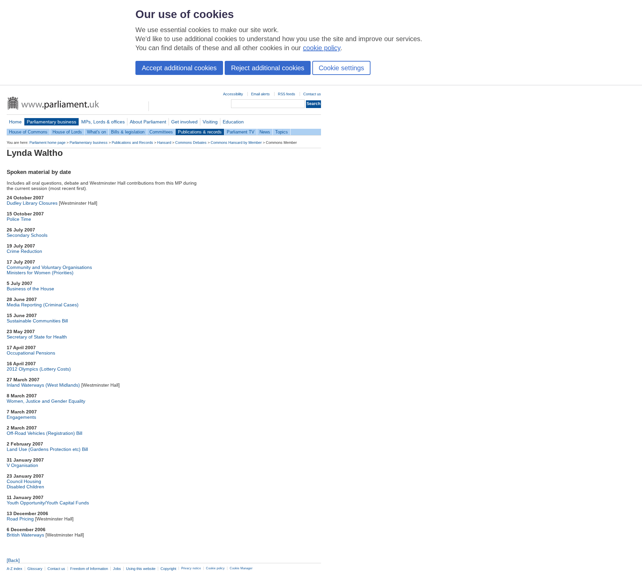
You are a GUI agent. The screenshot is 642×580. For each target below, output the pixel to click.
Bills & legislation (127, 131)
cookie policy (321, 48)
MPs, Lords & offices (103, 121)
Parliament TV (240, 131)
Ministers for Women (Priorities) (40, 272)
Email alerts (260, 94)
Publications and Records (132, 142)
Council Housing (24, 481)
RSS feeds (286, 94)
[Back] (13, 560)
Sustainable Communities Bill (37, 320)
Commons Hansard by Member (236, 142)
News (264, 131)
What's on (96, 131)
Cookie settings (341, 68)
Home (15, 121)
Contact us (312, 94)
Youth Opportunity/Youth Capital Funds (48, 502)
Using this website (140, 569)
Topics (281, 131)
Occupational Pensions (31, 353)
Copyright (168, 569)
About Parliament (148, 121)
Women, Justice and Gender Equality (46, 401)
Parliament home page (47, 142)
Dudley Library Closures (32, 203)
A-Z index (14, 569)
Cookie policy (215, 568)
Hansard (164, 142)
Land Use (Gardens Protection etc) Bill (47, 449)
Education (233, 121)
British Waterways (25, 535)
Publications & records (200, 131)
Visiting (210, 121)
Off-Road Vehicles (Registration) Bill (44, 433)
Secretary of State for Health (37, 337)
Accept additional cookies (179, 68)
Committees (161, 131)
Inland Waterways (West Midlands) (43, 385)
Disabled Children (25, 486)
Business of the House (30, 288)
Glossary (34, 569)
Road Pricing (20, 518)
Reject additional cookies (267, 68)
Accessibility (233, 94)
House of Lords (67, 131)
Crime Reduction (24, 251)
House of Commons (28, 131)
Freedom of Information (89, 569)
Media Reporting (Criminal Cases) (43, 304)
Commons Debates (191, 142)
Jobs (117, 569)
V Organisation (22, 465)
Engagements (21, 417)
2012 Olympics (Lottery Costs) (39, 369)
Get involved (184, 121)
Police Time (19, 219)
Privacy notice (191, 568)
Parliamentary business (51, 121)
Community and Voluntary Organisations (49, 267)
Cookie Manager (241, 568)
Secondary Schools (27, 235)
